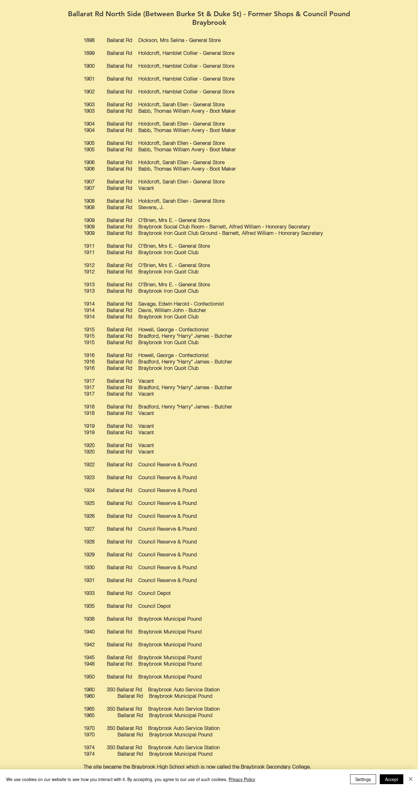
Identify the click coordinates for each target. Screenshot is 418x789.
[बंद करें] (410, 779)
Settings (363, 779)
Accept (391, 779)
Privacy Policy (242, 779)
